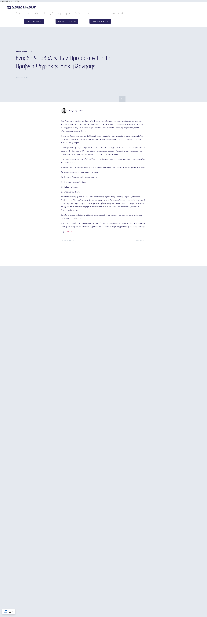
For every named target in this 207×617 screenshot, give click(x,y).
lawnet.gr (69, 231)
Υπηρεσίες (34, 13)
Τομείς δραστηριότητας (57, 13)
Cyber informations (24, 51)
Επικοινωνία (117, 13)
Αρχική (20, 13)
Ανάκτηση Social (84, 13)
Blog (104, 13)
